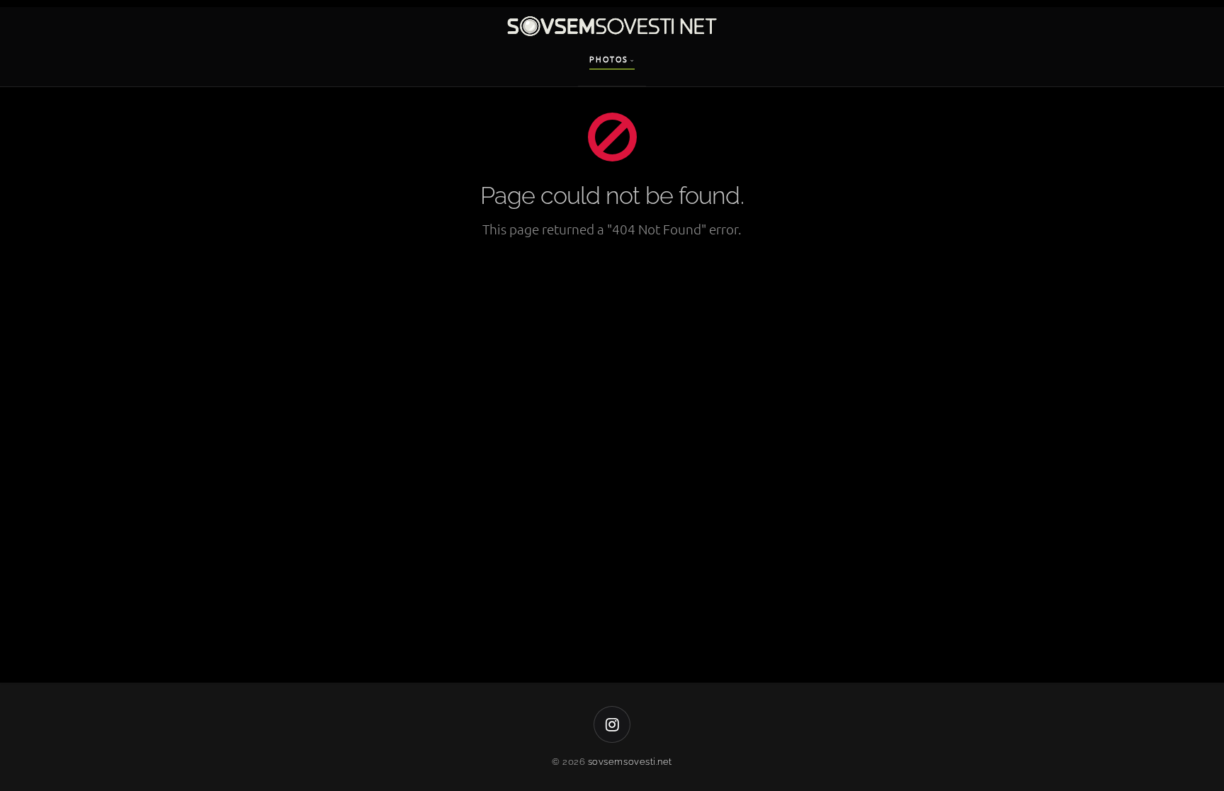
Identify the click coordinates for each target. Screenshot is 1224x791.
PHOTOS (608, 58)
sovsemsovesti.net (630, 761)
